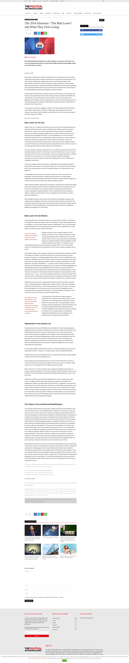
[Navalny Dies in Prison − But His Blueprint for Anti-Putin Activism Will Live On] (50, 549)
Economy (48, 13)
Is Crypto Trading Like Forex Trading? (50, 537)
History (35, 13)
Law (63, 13)
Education (88, 13)
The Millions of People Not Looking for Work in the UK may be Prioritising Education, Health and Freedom (33, 558)
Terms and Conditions (54, 1)
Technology (56, 13)
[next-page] (28, 562)
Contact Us (62, 1)
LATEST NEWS (31, 17)
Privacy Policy (45, 1)
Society (28, 13)
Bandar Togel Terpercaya (57, 652)
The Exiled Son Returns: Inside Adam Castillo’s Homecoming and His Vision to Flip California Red (32, 539)
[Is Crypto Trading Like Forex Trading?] (50, 530)
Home (26, 1)
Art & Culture (97, 13)
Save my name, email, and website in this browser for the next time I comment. (44, 597)
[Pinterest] (42, 33)
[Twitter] (38, 33)
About (30, 1)
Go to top (75, 482)
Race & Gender (78, 13)
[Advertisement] (74, 7)
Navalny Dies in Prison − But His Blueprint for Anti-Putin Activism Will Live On (50, 558)
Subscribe (34, 1)
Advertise (40, 1)
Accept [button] (64, 660)
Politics (68, 13)
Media (41, 13)
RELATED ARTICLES (30, 521)
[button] (103, 1)
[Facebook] (35, 33)
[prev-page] (26, 562)
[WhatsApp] (45, 33)
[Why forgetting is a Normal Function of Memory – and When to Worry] (68, 549)
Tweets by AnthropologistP (86, 618)
